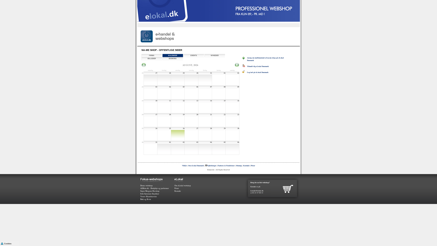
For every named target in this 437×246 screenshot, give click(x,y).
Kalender (172, 55)
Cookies (7, 244)
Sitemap (239, 165)
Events (194, 55)
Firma (151, 55)
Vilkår (184, 165)
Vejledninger (211, 165)
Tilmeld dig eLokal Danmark (257, 66)
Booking (173, 58)
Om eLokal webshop (182, 185)
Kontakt (246, 165)
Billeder (152, 58)
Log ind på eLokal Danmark (257, 72)
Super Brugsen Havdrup (149, 191)
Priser (253, 165)
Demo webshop (146, 185)
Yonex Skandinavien (148, 196)
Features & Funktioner (226, 165)
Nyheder (215, 55)
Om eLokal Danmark (196, 165)
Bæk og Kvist (145, 199)
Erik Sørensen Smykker (149, 193)
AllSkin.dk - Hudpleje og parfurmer (154, 188)
